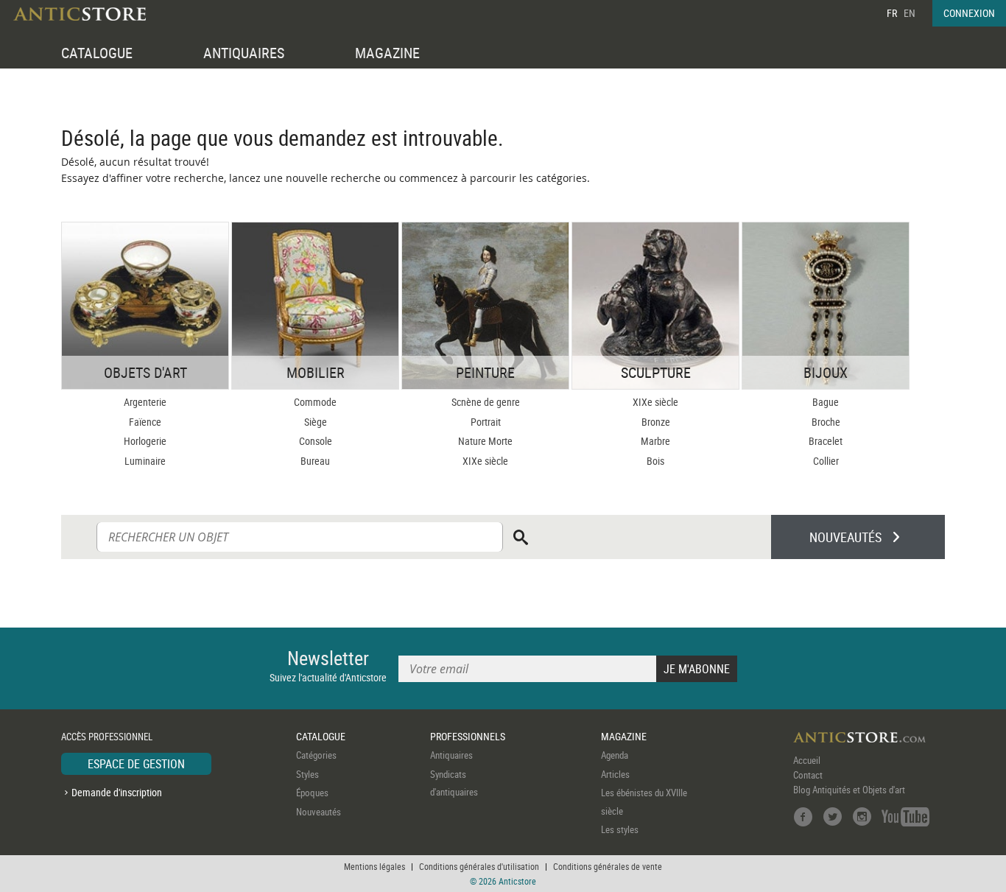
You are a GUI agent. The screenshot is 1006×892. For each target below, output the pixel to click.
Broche (826, 422)
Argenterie (145, 402)
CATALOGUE (97, 53)
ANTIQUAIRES (243, 53)
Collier (826, 461)
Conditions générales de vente (607, 866)
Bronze (655, 422)
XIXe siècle (485, 461)
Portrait (486, 422)
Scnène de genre (485, 402)
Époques (312, 792)
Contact (808, 775)
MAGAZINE (387, 53)
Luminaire (145, 461)
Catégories (316, 755)
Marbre (655, 441)
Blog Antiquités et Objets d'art (849, 789)
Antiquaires (451, 755)
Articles (615, 774)
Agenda (614, 755)
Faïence (145, 422)
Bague (825, 402)
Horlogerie (145, 441)
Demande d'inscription (116, 792)
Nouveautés (318, 811)
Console (315, 441)
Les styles (620, 829)
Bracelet (826, 441)
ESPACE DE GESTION (136, 764)
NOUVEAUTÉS (845, 537)
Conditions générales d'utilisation (479, 866)
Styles (307, 774)
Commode (315, 402)
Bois (655, 461)
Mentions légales (374, 866)
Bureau (315, 461)
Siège (315, 422)
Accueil (806, 760)
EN (909, 13)
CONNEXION (969, 13)
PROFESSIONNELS (467, 736)
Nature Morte (485, 441)
